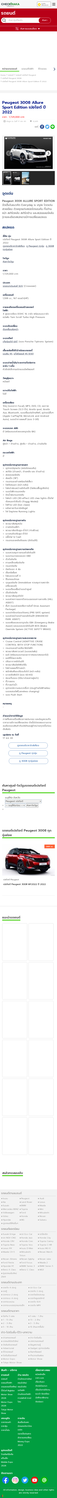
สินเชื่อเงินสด (23, 1422)
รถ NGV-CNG (9, 1237)
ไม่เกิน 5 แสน (9, 1316)
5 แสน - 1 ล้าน (36, 1316)
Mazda (43, 1205)
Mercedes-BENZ (11, 1209)
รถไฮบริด (44, 1234)
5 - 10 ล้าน (8, 1326)
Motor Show (36, 1358)
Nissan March (46, 1251)
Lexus (42, 1202)
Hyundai (7, 1219)
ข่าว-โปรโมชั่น (36, 1337)
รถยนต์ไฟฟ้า (27, 69)
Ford (23, 1212)
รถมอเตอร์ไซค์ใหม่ (9, 1386)
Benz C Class (27, 1269)
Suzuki (6, 1205)
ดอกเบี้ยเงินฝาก (24, 1433)
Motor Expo (9, 1358)
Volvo (5, 1216)
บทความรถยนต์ (37, 1341)
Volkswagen (8, 1212)
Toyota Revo (9, 1244)
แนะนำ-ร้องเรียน (42, 1393)
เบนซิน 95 (7, 354)
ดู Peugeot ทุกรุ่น (35, 246)
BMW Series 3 (28, 1266)
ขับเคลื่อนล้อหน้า (10, 329)
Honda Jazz (26, 1237)
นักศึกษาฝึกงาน (41, 1397)
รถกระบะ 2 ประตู (10, 1294)
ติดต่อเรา (39, 1401)
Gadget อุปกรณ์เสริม (40, 1348)
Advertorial (8, 1348)
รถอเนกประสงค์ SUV (13, 286)
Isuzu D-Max (27, 1248)
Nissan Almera (10, 1258)
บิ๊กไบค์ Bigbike (8, 1390)
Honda (24, 1216)
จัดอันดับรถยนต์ (10, 1344)
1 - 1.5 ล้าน (8, 1319)
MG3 (42, 1269)
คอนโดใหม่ (22, 1382)
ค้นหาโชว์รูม (8, 261)
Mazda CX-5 (9, 1251)
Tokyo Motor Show (12, 1362)
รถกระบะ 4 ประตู (10, 1298)
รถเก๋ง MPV (35, 1305)
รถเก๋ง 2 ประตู (36, 1291)
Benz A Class (9, 1269)
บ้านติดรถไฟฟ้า (24, 1394)
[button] (48, 153)
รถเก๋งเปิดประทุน (37, 1294)
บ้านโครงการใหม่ (25, 1378)
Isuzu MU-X (45, 1248)
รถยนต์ (4, 1378)
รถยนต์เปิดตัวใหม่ (10, 1341)
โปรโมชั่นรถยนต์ (10, 1355)
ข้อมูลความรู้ (35, 1344)
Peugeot (25, 1198)
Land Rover (26, 1202)
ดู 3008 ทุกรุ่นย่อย (28, 761)
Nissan (43, 1216)
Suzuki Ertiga (9, 1234)
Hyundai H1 (8, 1266)
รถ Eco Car (26, 1234)
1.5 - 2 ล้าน (35, 1319)
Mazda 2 (44, 1262)
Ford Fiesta (8, 1262)
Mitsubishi (44, 1212)
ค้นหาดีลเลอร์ (36, 1351)
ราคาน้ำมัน (5, 1430)
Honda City (45, 1237)
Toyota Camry (46, 1241)
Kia (4, 1202)
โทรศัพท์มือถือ (7, 1454)
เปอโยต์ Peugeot (11, 879)
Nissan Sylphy (27, 1258)
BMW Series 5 (46, 1266)
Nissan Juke (45, 1258)
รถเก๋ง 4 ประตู (9, 1287)
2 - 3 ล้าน (7, 1323)
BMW (23, 1205)
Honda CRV (8, 1241)
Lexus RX (7, 1248)
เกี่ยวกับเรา (40, 1381)
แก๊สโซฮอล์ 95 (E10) (23, 354)
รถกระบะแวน (8, 1301)
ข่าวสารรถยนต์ (9, 1337)
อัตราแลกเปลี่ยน (24, 1437)
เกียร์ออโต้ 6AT (10, 341)
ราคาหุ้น (4, 1426)
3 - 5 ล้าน (34, 1323)
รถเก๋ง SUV (35, 1301)
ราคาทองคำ (6, 1422)
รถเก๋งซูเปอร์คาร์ (37, 1298)
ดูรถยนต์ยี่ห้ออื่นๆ (10, 1223)
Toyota (24, 1209)
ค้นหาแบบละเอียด (28, 28)
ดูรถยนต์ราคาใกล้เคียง (14, 246)
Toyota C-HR (46, 1244)
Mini (41, 1209)
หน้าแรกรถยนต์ (9, 69)
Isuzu (5, 1198)
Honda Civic (27, 1241)
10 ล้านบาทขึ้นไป (37, 1326)
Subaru (43, 1219)
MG (22, 1219)
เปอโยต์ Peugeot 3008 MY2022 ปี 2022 (24, 884)
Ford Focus (26, 1262)
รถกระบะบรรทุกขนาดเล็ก (13, 1305)
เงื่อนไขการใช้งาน (42, 1389)
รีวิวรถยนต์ (43, 69)
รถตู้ (5, 1291)
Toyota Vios (27, 1244)
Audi (42, 1198)
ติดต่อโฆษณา (41, 1385)
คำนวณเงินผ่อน (37, 1355)
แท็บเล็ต (4, 1458)
